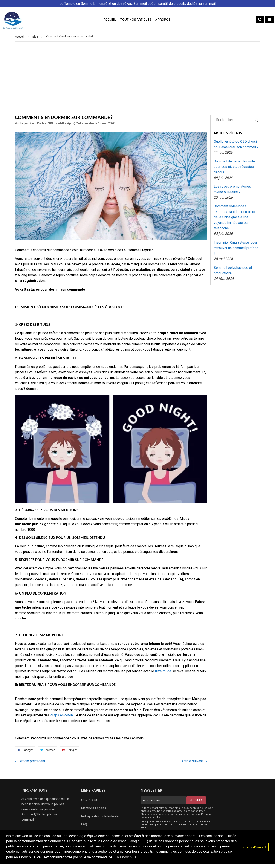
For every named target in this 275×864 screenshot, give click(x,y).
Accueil (110, 19)
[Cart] (269, 19)
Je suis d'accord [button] (254, 847)
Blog (35, 36)
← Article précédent (30, 761)
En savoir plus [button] (125, 857)
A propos (162, 19)
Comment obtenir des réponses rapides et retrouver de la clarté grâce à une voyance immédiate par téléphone (236, 217)
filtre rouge (163, 671)
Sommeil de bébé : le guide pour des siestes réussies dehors (234, 166)
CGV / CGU (89, 800)
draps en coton (61, 715)
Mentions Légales (93, 808)
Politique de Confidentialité (100, 816)
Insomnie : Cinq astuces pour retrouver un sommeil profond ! (236, 247)
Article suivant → (194, 761)
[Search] (260, 19)
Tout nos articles (135, 19)
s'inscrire (196, 799)
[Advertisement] (137, 78)
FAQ (84, 824)
